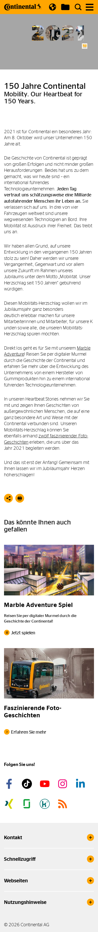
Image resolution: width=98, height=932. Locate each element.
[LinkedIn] (81, 784)
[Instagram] (63, 784)
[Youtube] (45, 784)
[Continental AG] (23, 7)
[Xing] (10, 804)
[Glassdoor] (27, 804)
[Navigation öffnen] (89, 7)
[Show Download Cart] (65, 7)
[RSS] (63, 804)
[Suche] (78, 7)
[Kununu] (45, 804)
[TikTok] (27, 784)
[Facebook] (10, 784)
